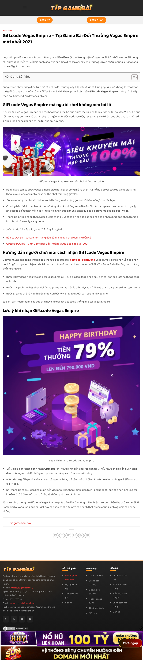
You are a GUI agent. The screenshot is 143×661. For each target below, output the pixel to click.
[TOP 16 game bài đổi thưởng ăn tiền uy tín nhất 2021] (71, 8)
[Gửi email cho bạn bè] (75, 535)
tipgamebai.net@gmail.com (22, 603)
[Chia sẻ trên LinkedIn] (87, 535)
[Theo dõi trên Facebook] (6, 619)
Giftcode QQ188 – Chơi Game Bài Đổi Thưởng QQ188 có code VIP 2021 (47, 244)
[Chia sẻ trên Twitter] (68, 535)
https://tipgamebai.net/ (21, 588)
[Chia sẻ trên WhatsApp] (56, 535)
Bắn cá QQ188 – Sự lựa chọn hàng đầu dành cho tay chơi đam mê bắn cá (48, 238)
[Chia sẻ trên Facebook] (62, 535)
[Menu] (25, 7)
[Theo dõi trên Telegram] (30, 619)
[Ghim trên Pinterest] (81, 535)
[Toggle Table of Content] (133, 77)
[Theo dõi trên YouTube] (22, 619)
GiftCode (7, 30)
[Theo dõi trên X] (14, 619)
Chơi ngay (130, 643)
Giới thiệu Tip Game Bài (71, 577)
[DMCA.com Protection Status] (16, 628)
